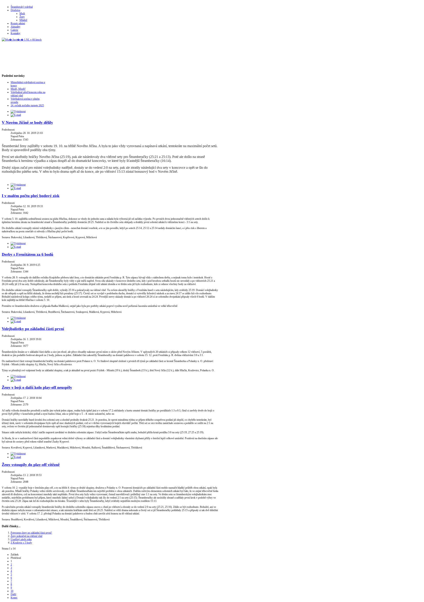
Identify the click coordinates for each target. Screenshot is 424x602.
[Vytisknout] (18, 111)
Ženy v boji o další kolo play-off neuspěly (37, 387)
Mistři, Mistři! (18, 88)
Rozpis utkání (18, 23)
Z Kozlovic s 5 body (21, 542)
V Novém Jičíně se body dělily (27, 122)
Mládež (23, 20)
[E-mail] (16, 114)
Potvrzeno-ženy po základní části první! (31, 532)
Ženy (22, 16)
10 (12, 591)
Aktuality (15, 26)
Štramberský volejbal (22, 6)
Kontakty (15, 33)
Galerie (14, 30)
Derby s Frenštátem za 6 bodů (27, 254)
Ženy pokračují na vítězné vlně (26, 536)
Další (13, 594)
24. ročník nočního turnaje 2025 (27, 105)
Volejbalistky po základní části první (33, 328)
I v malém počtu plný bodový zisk (30, 195)
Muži (22, 13)
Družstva (15, 10)
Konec (14, 597)
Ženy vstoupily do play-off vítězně (31, 464)
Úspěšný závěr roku (21, 539)
